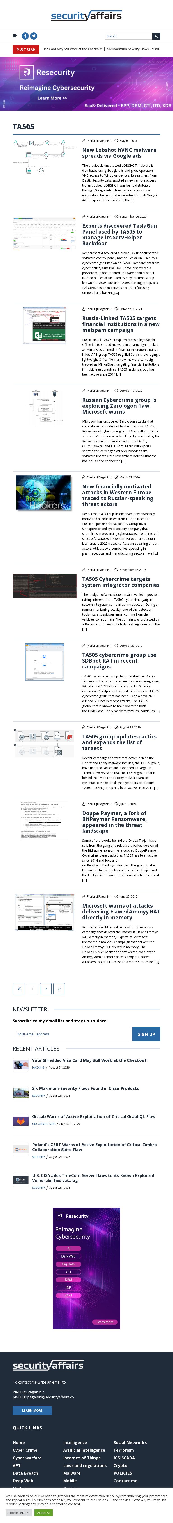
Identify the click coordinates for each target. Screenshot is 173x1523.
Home (19, 1442)
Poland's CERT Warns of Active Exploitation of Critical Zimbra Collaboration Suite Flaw (94, 1147)
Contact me (125, 1480)
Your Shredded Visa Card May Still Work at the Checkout (52, 49)
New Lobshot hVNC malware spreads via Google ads (119, 152)
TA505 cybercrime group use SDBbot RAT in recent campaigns (119, 660)
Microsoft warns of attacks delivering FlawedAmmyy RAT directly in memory (121, 911)
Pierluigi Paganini (98, 141)
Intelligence (75, 1442)
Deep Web (23, 1480)
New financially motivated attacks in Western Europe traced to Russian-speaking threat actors (117, 495)
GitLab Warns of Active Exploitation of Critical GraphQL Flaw (93, 1116)
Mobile (70, 1480)
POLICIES (123, 1473)
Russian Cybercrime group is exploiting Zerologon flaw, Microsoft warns (119, 405)
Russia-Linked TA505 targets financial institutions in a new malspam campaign (121, 324)
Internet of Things (81, 1457)
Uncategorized (43, 1124)
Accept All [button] (43, 1513)
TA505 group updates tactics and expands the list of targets (119, 742)
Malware (72, 1473)
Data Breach (25, 1473)
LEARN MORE (32, 1410)
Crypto (120, 1465)
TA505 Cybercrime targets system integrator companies (120, 581)
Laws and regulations (85, 1465)
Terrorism (124, 1450)
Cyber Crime (25, 1450)
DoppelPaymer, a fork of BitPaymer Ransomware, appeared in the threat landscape (114, 822)
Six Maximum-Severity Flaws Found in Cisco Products (85, 1088)
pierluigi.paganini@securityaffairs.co (43, 1397)
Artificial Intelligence (84, 1450)
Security (38, 1095)
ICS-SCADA (124, 1457)
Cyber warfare (27, 1457)
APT (17, 1465)
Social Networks (130, 1442)
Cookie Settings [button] (19, 1513)
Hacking (38, 1067)
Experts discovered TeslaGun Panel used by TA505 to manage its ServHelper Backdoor (119, 234)
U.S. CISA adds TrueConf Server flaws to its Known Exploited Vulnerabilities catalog (93, 1178)
